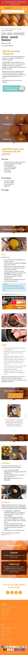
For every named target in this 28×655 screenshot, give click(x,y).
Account (23, 8)
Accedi (2, 617)
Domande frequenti (5, 608)
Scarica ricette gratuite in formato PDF (9, 606)
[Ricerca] (25, 11)
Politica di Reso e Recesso (7, 619)
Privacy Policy (4, 615)
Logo (10, 8)
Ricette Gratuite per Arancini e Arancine (13, 28)
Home (2, 28)
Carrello (26, 8)
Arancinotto (11, 652)
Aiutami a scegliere (5, 612)
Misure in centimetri (5, 610)
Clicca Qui (20, 294)
